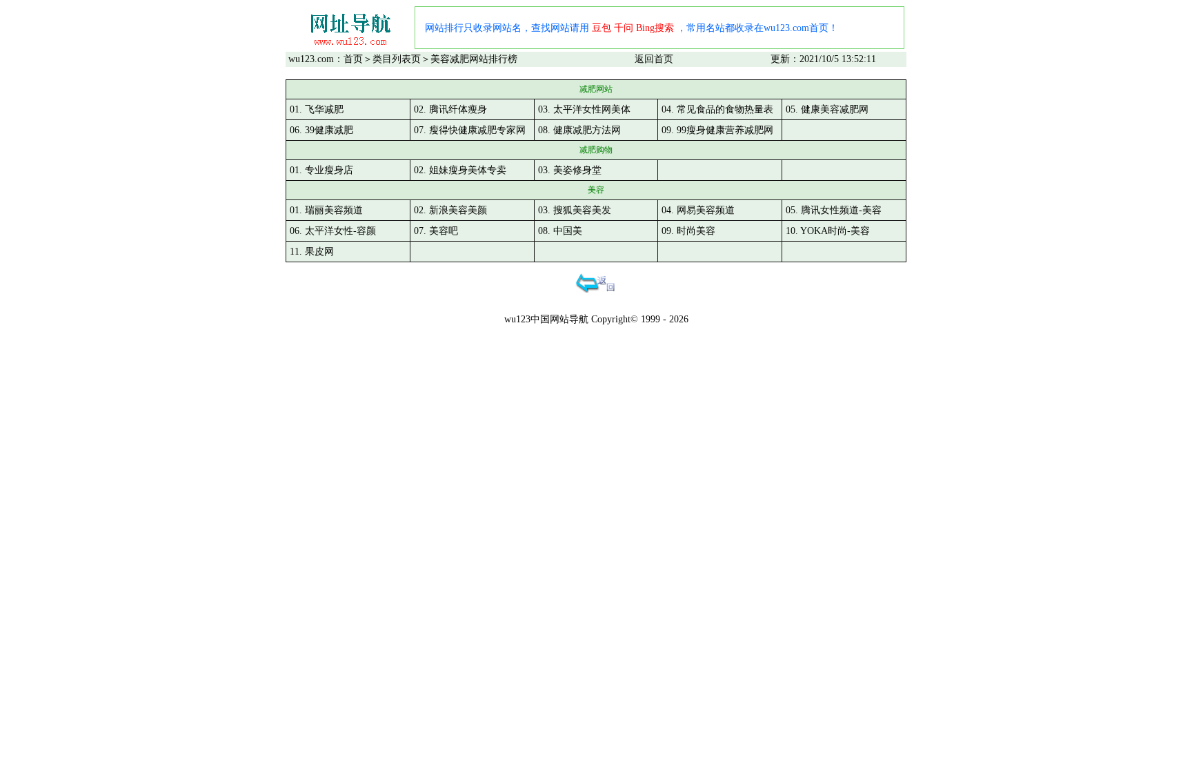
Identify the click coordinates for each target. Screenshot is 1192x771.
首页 (353, 59)
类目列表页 (396, 59)
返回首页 (654, 59)
